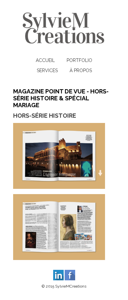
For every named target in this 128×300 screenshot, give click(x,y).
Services (47, 70)
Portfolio (79, 60)
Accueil (45, 60)
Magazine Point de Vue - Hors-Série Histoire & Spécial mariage (61, 98)
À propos (81, 70)
